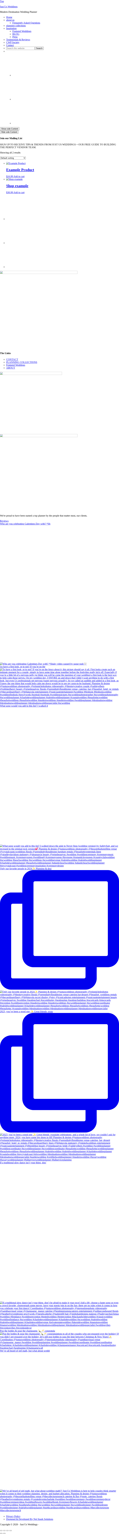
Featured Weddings (15, 365)
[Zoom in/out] (1, 1530)
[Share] (7, 1530)
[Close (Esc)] (10, 1530)
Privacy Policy (13, 1516)
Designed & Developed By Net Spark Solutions (29, 1519)
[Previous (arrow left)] (1, 1533)
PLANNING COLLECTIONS (21, 362)
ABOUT (10, 367)
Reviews (4, 521)
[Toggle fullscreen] (4, 1530)
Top (2, 1)
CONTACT (12, 359)
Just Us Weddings (9, 6)
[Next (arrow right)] (4, 1533)
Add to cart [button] (18, 176)
